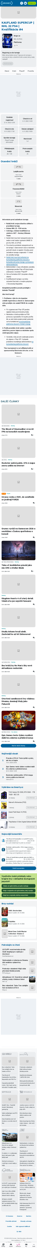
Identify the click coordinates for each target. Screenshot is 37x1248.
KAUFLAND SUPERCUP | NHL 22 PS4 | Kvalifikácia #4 (18, 26)
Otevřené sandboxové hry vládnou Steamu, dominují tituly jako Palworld (18, 701)
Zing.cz (4, 964)
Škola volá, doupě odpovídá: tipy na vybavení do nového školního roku (26, 1196)
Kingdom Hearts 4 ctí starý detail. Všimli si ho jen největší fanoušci (17, 599)
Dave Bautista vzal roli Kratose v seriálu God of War (9, 1121)
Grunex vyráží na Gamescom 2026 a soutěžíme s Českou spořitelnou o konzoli (18, 531)
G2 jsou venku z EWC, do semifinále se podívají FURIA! (18, 498)
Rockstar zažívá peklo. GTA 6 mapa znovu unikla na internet (18, 464)
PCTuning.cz (6, 973)
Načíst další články (18, 746)
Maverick (18, 206)
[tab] (7, 71)
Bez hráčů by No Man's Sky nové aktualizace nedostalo (17, 666)
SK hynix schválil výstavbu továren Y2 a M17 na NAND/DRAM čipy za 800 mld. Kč (9, 1202)
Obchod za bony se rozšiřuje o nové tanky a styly (9, 1163)
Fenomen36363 (18, 189)
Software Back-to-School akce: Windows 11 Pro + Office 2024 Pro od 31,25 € (27, 1186)
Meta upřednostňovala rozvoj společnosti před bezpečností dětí (27, 1083)
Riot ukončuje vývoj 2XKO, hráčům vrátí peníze (25, 1115)
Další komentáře (18, 868)
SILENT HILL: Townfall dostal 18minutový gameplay (8, 1107)
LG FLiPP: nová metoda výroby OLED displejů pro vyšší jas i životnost (13, 952)
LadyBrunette (18, 171)
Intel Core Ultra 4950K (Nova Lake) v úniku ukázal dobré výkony (8, 1193)
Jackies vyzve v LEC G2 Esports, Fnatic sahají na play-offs (27, 1107)
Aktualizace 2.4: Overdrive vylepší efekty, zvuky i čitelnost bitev (15, 978)
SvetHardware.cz (7, 956)
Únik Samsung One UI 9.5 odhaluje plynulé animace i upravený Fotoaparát (27, 1206)
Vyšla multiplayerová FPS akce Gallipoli (9, 1114)
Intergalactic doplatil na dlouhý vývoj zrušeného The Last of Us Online (27, 1163)
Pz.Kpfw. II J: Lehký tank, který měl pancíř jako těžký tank (9, 1155)
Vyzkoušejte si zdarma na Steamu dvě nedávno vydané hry (15, 961)
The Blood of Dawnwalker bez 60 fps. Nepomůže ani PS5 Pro (9, 1077)
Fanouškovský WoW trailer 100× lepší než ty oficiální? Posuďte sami (9, 1085)
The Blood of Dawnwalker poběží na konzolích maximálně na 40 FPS (27, 1154)
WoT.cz (4, 981)
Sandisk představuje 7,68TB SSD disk (26, 1076)
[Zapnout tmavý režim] (25, 3)
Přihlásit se (31, 3)
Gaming (13, 425)
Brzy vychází (7, 903)
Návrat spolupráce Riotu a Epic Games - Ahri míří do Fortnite (27, 1123)
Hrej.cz (4, 990)
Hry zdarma (14, 732)
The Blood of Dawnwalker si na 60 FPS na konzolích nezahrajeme (18, 430)
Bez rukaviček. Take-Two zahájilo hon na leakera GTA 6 (15, 987)
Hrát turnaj (8, 63)
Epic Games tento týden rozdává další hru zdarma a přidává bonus (17, 736)
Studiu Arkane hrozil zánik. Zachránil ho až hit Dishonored (16, 632)
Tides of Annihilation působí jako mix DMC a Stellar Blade (17, 566)
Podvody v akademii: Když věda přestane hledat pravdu (14, 970)
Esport (8, 493)
